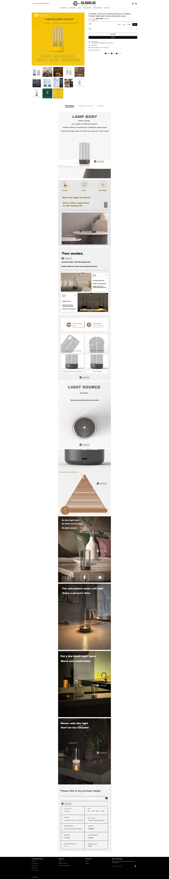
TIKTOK (86, 861)
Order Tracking (35, 863)
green (129, 24)
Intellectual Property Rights (64, 865)
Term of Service (35, 869)
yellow (134, 24)
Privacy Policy (34, 867)
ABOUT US (106, 7)
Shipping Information (62, 863)
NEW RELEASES (87, 7)
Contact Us (34, 861)
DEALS (79, 7)
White (119, 24)
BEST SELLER (72, 7)
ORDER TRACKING (97, 7)
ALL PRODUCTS (63, 7)
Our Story (60, 861)
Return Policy (34, 865)
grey (124, 24)
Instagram (87, 863)
